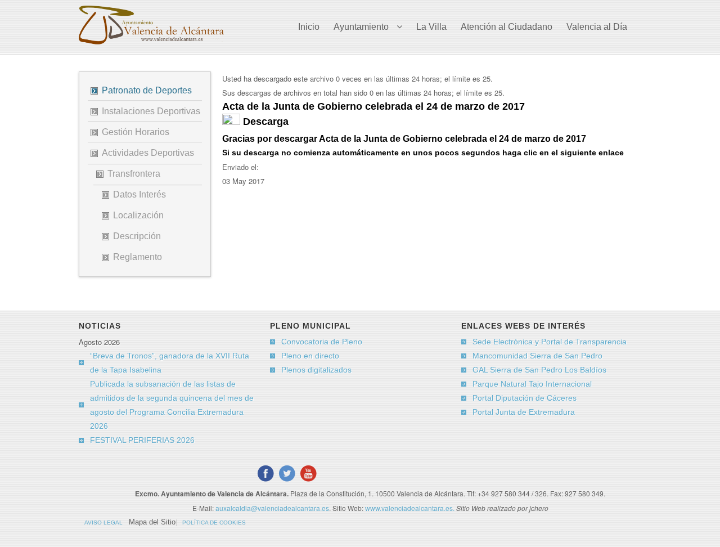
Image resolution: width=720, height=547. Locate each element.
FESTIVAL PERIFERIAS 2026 (142, 440)
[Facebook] (265, 473)
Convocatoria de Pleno (321, 341)
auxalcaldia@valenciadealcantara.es (272, 508)
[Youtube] (308, 473)
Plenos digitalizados (316, 369)
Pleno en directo (310, 355)
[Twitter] (287, 473)
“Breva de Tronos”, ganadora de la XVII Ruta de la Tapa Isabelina (169, 362)
